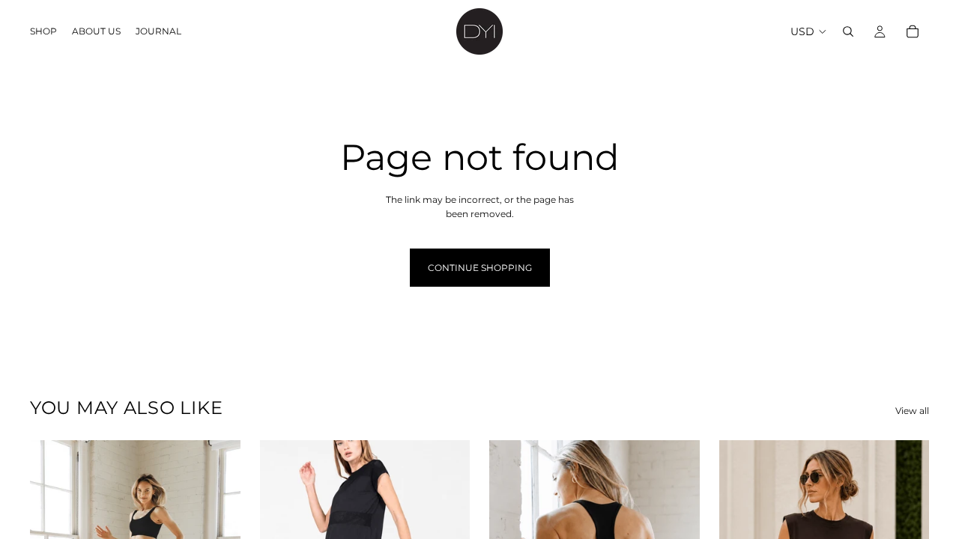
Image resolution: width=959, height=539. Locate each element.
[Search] (848, 31)
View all (912, 410)
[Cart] (912, 31)
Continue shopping (480, 267)
